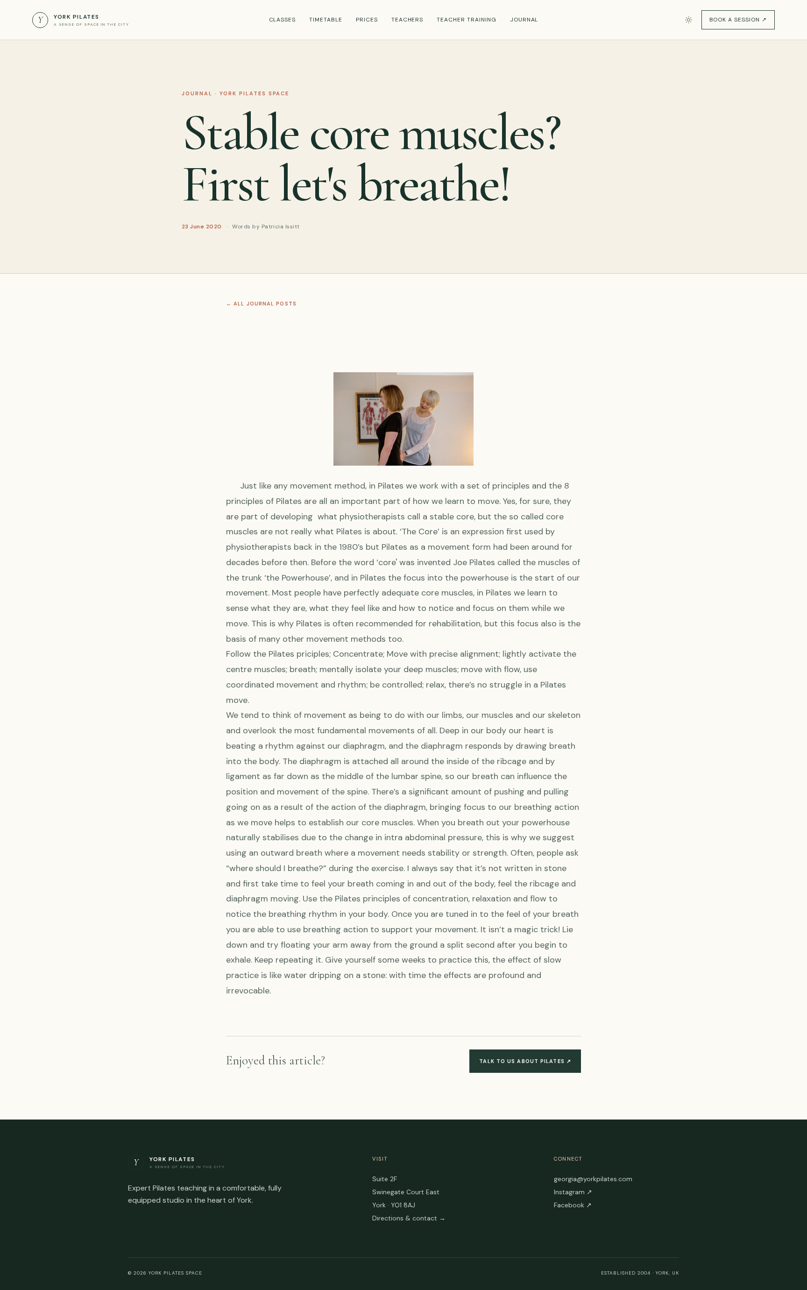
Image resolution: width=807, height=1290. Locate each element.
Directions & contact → (409, 1218)
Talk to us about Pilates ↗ (525, 1061)
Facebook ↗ (573, 1205)
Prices (367, 19)
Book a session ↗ (738, 19)
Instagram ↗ (573, 1192)
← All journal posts (261, 303)
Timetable (325, 19)
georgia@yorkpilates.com (593, 1179)
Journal (524, 19)
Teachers (407, 19)
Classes (282, 19)
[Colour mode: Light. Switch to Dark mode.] (689, 20)
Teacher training (466, 19)
